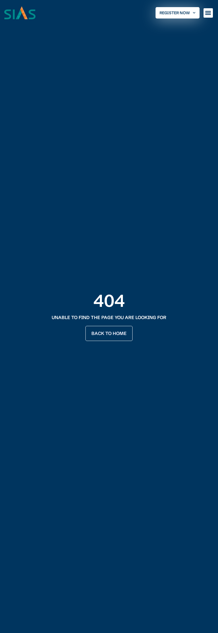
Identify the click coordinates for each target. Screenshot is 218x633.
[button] (208, 13)
